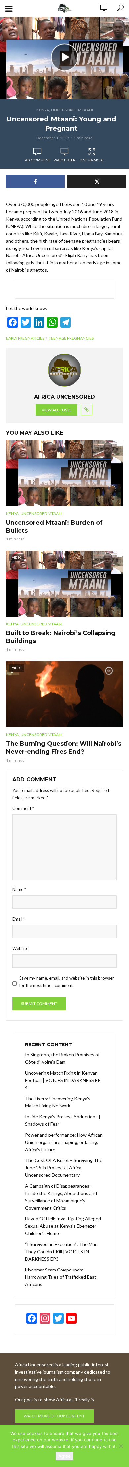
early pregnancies (25, 338)
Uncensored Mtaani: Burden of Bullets (54, 526)
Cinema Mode (92, 160)
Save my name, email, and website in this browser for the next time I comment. (66, 981)
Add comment (37, 160)
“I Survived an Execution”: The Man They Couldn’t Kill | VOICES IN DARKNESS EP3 (61, 1251)
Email (18, 919)
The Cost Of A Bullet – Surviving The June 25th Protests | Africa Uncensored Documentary (63, 1167)
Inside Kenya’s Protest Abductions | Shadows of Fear (62, 1120)
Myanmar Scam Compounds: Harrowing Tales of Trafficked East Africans (60, 1277)
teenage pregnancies (71, 338)
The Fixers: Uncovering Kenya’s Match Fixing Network (57, 1102)
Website (20, 948)
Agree (64, 1456)
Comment (23, 808)
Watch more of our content (54, 1415)
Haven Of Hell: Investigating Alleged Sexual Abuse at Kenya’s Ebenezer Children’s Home (63, 1226)
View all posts (56, 409)
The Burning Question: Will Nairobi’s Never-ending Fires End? (63, 747)
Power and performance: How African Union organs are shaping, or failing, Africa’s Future (64, 1142)
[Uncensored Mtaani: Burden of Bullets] (64, 473)
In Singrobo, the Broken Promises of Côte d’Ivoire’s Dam (62, 1058)
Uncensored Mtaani (72, 109)
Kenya (42, 109)
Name (19, 889)
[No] (120, 1446)
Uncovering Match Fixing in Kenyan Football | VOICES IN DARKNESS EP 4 (63, 1080)
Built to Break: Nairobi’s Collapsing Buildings (60, 637)
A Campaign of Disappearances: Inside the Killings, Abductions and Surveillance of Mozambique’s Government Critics (61, 1197)
